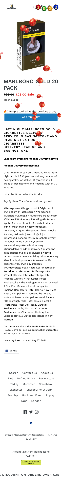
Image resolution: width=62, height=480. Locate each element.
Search (13, 372)
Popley (50, 395)
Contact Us (29, 372)
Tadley (14, 384)
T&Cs (24, 400)
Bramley (12, 395)
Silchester (15, 389)
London (36, 400)
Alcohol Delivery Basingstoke (29, 435)
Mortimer (29, 384)
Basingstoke (46, 378)
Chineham (45, 384)
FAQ (10, 378)
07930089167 (39, 172)
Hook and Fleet (32, 395)
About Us (47, 372)
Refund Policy (26, 378)
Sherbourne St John (39, 389)
